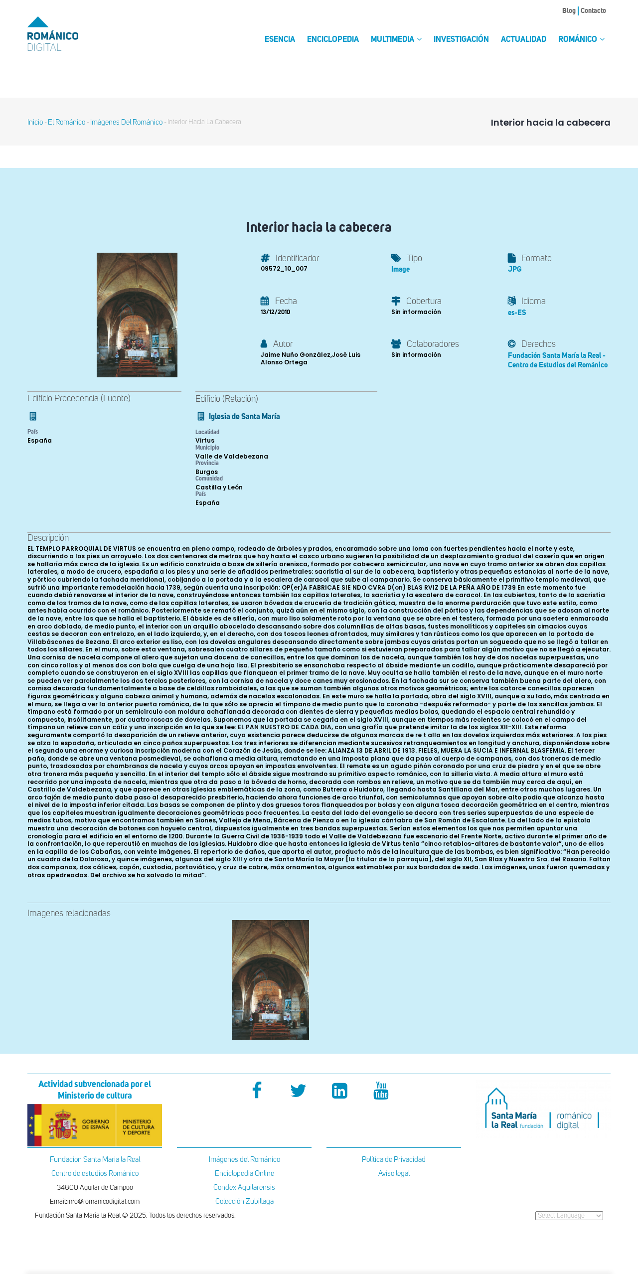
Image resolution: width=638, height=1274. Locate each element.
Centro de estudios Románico (95, 1173)
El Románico (66, 122)
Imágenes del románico (126, 122)
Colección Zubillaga (244, 1201)
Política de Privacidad (394, 1159)
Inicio (35, 122)
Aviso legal (394, 1173)
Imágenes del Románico (244, 1159)
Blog (569, 10)
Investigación (461, 40)
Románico (578, 40)
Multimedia (393, 40)
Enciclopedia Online (244, 1173)
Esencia (280, 40)
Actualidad (523, 40)
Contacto (593, 10)
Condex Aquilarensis (244, 1187)
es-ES (517, 313)
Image (400, 269)
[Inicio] (69, 33)
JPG (514, 269)
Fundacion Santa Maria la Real (95, 1159)
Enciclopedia (333, 40)
